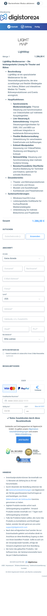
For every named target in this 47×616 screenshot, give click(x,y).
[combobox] (23, 309)
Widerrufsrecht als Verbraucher (18, 499)
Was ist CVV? (39, 406)
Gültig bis (6, 407)
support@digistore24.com (16, 527)
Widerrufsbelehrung (23, 434)
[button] (39, 258)
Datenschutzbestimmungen (20, 490)
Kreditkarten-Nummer (10, 396)
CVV (26, 407)
